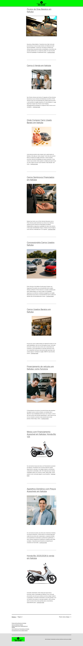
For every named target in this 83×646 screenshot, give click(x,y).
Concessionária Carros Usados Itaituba (20, 630)
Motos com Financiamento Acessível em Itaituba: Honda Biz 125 (41, 434)
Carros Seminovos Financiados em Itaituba (20, 628)
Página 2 (20, 617)
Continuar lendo (51, 52)
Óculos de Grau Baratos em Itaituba (19, 623)
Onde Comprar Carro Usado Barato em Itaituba (20, 627)
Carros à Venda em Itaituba (39, 65)
